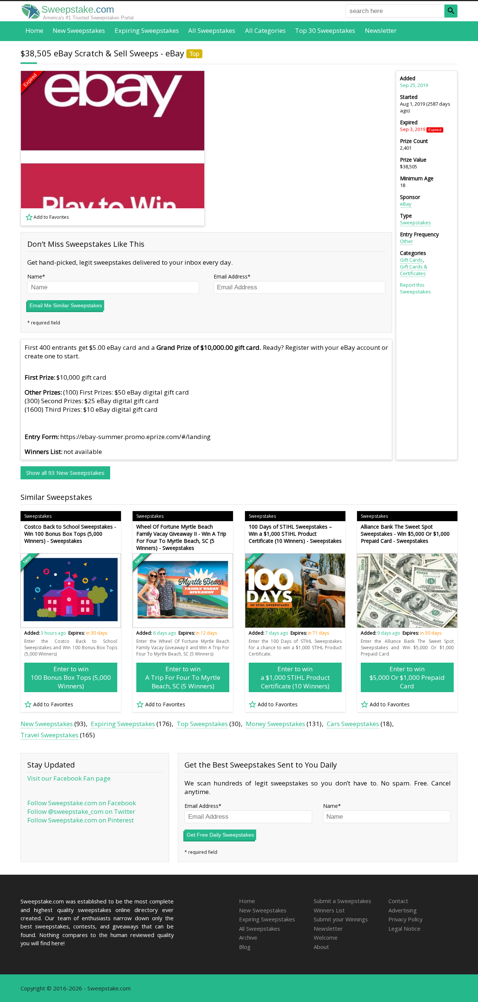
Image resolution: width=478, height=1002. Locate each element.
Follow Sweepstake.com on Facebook (81, 803)
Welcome (326, 937)
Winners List (329, 910)
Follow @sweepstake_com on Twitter (81, 811)
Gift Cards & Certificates (413, 270)
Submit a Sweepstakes (342, 901)
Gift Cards (411, 259)
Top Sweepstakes (202, 723)
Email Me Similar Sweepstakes (66, 305)
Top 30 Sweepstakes (325, 30)
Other (406, 241)
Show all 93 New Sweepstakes (65, 472)
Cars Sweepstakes (353, 723)
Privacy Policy (405, 919)
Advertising (402, 910)
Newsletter (381, 30)
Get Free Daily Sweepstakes (220, 835)
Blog (245, 946)
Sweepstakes (415, 222)
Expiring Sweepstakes (147, 30)
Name (34, 276)
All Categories (265, 30)
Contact (398, 901)
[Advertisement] (303, 148)
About (321, 946)
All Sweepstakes (211, 30)
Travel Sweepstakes (49, 735)
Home (34, 30)
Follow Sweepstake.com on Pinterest (80, 820)
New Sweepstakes (79, 30)
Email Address (231, 276)
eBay (406, 203)
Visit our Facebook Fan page (69, 778)
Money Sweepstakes (275, 723)
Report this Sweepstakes (415, 288)
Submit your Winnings (341, 919)
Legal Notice (404, 928)
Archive (248, 937)
